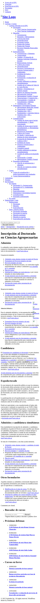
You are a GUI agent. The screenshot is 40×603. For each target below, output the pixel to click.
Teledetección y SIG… (24, 104)
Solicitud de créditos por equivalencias (17, 272)
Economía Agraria (23, 42)
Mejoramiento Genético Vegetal (27, 96)
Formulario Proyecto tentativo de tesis (17, 321)
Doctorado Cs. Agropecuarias (22, 185)
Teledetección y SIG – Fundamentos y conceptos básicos (28, 112)
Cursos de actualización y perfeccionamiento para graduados (24, 173)
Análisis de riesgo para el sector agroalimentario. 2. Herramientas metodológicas (27, 128)
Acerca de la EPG (11, 2)
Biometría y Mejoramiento (25, 37)
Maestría (16, 206)
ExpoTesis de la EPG (12, 6)
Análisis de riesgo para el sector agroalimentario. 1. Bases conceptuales (27, 122)
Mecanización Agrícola (24, 94)
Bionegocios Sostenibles (25, 131)
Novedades (8, 8)
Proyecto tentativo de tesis (13, 263)
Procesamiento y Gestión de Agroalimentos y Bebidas (26, 101)
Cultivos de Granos (23, 65)
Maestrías (16, 33)
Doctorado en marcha (20, 213)
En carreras (12, 183)
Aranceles (8, 4)
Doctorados (17, 27)
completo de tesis (23, 451)
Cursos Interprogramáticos (21, 176)
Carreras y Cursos (11, 24)
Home (7, 22)
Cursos (11, 170)
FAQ (6, 10)
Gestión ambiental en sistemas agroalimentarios (27, 82)
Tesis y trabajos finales (16, 209)
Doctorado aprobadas (20, 211)
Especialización (18, 208)
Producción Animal (23, 44)
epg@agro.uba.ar (22, 251)
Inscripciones (9, 182)
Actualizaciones (18, 118)
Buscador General (8, 224)
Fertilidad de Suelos (23, 143)
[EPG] (8, 17)
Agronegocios (21, 35)
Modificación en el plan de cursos (16, 489)
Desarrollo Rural (22, 40)
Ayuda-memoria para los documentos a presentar (16, 373)
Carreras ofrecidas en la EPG (18, 26)
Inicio (3, 227)
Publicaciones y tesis (11, 200)
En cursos (12, 198)
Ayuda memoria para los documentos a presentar (20, 276)
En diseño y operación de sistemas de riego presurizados (27, 136)
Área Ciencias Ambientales (26, 31)
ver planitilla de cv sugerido (22, 456)
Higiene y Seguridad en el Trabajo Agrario (25, 90)
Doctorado (16, 204)
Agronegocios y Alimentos (26, 53)
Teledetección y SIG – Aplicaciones (24, 116)
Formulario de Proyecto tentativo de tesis (18, 261)
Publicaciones (13, 202)
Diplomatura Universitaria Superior (24, 105)
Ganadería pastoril (23, 148)
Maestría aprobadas (19, 215)
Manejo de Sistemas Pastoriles (27, 92)
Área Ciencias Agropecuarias (26, 29)
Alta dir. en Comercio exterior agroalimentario (27, 168)
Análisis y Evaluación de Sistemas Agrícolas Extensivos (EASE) (27, 59)
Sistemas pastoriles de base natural (20, 568)
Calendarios (9, 178)
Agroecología (21, 55)
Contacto (8, 12)
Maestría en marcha (19, 217)
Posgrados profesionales (21, 161)
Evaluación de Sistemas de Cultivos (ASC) (25, 140)
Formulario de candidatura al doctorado (15, 352)
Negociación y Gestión (24, 109)
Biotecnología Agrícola (24, 63)
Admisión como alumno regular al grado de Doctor (21, 259)
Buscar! (27, 514)
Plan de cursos (9, 270)
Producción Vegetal (23, 46)
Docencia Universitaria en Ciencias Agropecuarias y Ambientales (25, 70)
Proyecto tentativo (11, 451)
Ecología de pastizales (16, 582)
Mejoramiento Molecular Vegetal (27, 107)
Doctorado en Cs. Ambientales (23, 187)
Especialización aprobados (21, 219)
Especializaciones (19, 52)
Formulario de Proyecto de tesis (15, 449)
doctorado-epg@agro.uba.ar (11, 418)
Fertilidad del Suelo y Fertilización (24, 75)
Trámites (7, 180)
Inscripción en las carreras (25, 227)
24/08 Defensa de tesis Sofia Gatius (20, 550)
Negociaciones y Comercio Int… (28, 98)
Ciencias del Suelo (23, 39)
